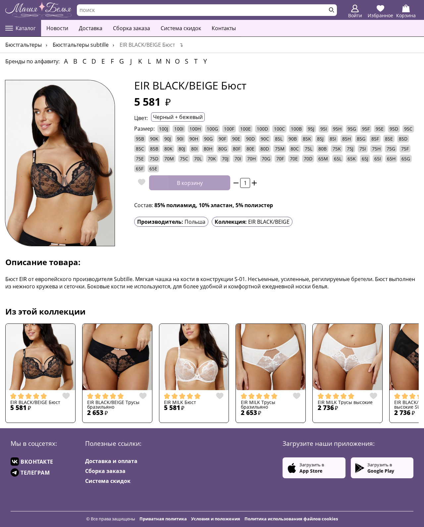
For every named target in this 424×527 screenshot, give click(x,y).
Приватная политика (163, 519)
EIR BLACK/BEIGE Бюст (35, 402)
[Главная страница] (38, 10)
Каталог (26, 28)
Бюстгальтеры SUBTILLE (81, 44)
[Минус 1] (236, 182)
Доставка (90, 28)
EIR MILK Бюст (180, 402)
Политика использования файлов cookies (291, 519)
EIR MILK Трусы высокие (345, 402)
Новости (57, 28)
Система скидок (181, 28)
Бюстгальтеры (23, 44)
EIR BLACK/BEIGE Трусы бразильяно (113, 405)
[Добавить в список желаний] (140, 182)
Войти (355, 15)
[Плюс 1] (254, 182)
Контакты (224, 28)
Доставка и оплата (111, 461)
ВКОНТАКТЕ (37, 461)
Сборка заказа (131, 28)
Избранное (380, 15)
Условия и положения (215, 519)
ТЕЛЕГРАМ (35, 472)
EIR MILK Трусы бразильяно (258, 405)
